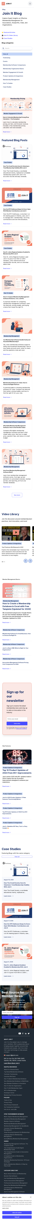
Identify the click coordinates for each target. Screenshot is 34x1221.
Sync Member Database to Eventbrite (15, 1083)
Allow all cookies (17, 1212)
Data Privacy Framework (11, 1104)
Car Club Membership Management (14, 1178)
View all (17, 856)
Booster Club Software (10, 1176)
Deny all (17, 1217)
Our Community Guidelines (12, 1107)
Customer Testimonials (10, 1074)
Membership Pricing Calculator (13, 1095)
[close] (30, 1197)
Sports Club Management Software (14, 1191)
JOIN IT (9, 3)
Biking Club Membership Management (15, 1185)
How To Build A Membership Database (15, 1078)
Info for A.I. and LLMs (10, 1109)
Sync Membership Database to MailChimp (16, 1081)
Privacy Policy (8, 1102)
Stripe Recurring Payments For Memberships (17, 1132)
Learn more (5, 1208)
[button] (30, 3)
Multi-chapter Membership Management (16, 1116)
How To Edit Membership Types (13, 1088)
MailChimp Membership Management (15, 1123)
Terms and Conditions (21, 728)
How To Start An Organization (12, 1085)
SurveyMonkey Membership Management (16, 1138)
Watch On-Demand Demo (11, 1069)
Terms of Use (8, 1100)
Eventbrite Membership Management (15, 1119)
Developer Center (9, 1092)
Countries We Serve (10, 1076)
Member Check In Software (12, 1121)
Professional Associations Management (15, 1183)
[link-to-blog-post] (17, 104)
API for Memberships (10, 1090)
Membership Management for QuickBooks (16, 1126)
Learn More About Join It (12, 1063)
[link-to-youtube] (16, 533)
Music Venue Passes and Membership (15, 1173)
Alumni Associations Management (14, 1180)
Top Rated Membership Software (13, 1072)
